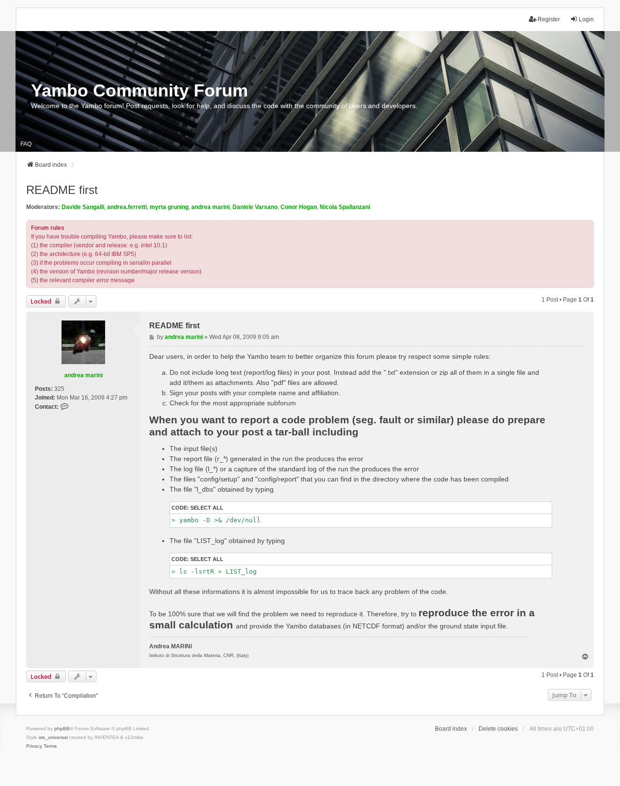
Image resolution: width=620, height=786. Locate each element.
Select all (206, 508)
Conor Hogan (298, 207)
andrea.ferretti (127, 207)
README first (62, 189)
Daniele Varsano (255, 207)
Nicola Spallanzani (345, 207)
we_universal (53, 737)
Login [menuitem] (586, 19)
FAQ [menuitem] (25, 144)
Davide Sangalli (83, 207)
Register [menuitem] (549, 19)
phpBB (62, 728)
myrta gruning (169, 207)
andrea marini (210, 207)
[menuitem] (34, 746)
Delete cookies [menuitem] (498, 728)
